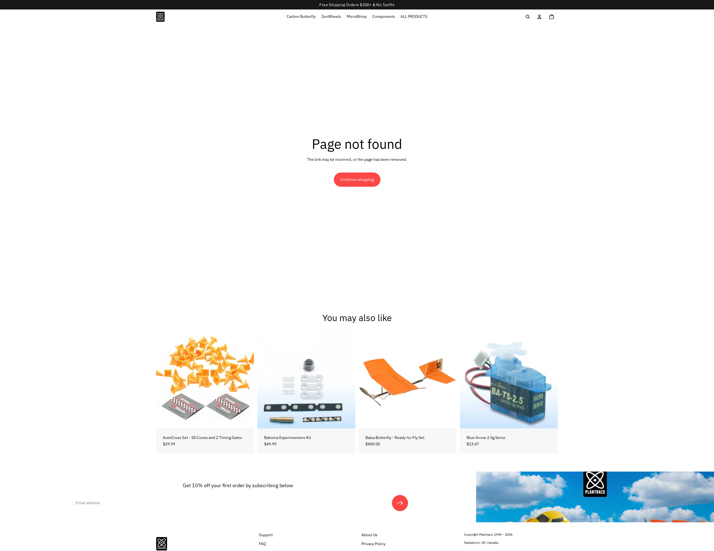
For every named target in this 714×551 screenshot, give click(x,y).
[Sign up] (400, 503)
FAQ (262, 543)
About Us (369, 534)
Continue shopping (357, 179)
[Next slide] (245, 379)
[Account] (539, 17)
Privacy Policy (373, 543)
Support (266, 534)
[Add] (245, 420)
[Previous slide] (164, 379)
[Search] (528, 17)
